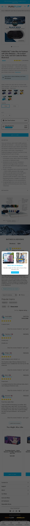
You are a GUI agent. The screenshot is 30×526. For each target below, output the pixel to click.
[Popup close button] (27, 251)
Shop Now (15, 272)
